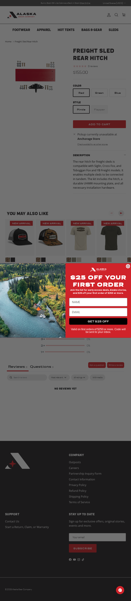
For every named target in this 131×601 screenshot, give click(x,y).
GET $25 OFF (98, 321)
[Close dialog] (128, 266)
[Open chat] (120, 590)
